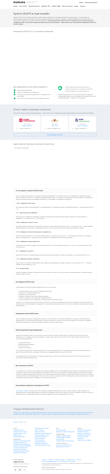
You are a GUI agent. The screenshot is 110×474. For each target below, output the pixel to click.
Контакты (51, 459)
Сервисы (82, 6)
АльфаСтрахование (27, 125)
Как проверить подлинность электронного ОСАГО (32, 385)
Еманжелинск (43, 412)
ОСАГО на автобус (39, 440)
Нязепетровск (28, 414)
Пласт (38, 414)
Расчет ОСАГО (23, 6)
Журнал (15, 6)
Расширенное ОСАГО (40, 442)
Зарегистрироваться (91, 2)
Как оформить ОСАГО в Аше (25, 282)
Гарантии (78, 459)
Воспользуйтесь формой (22, 390)
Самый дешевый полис (41, 436)
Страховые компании (19, 436)
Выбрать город (17, 435)
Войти (81, 2)
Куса (86, 412)
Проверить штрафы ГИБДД (63, 436)
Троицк (61, 414)
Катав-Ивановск (71, 412)
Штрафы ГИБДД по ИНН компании (65, 441)
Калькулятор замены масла (20, 447)
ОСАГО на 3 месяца (40, 431)
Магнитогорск (17, 414)
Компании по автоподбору (84, 440)
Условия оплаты (71, 459)
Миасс (23, 414)
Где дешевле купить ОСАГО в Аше (27, 313)
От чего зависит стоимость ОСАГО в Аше (29, 190)
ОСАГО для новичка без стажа (42, 445)
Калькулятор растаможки (19, 449)
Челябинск (16, 412)
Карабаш (55, 412)
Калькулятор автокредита (20, 452)
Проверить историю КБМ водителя (65, 431)
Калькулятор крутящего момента (22, 441)
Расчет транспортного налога (64, 445)
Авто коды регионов (82, 436)
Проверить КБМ (45, 6)
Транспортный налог (34, 6)
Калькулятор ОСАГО (18, 430)
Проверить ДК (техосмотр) (84, 430)
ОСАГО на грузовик (40, 438)
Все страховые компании (55, 135)
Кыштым (90, 412)
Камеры (76, 6)
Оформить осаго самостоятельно (43, 433)
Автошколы (80, 438)
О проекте (44, 459)
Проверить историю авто (84, 433)
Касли (64, 412)
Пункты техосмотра (67, 6)
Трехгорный (56, 414)
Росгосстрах (55, 125)
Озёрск (35, 414)
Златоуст (50, 412)
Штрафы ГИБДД (55, 6)
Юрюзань (86, 414)
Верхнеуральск (26, 412)
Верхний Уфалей (35, 412)
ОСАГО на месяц (39, 430)
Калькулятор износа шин (19, 442)
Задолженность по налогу (62, 446)
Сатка (42, 414)
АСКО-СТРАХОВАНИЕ (82, 125)
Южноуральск (80, 414)
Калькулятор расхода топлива (21, 451)
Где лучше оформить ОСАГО (42, 435)
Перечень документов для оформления (29, 330)
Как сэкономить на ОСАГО (24, 365)
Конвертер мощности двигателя (21, 444)
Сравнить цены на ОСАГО (20, 431)
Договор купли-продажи (83, 435)
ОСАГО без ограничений (41, 443)
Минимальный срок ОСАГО (42, 428)
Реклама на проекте (60, 459)
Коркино (82, 412)
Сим (45, 414)
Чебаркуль (73, 414)
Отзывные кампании (82, 431)
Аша (21, 412)
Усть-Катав (67, 414)
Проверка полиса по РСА (19, 433)
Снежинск (49, 414)
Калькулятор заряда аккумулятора (22, 446)
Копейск (78, 412)
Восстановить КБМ (61, 430)
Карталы (60, 412)
